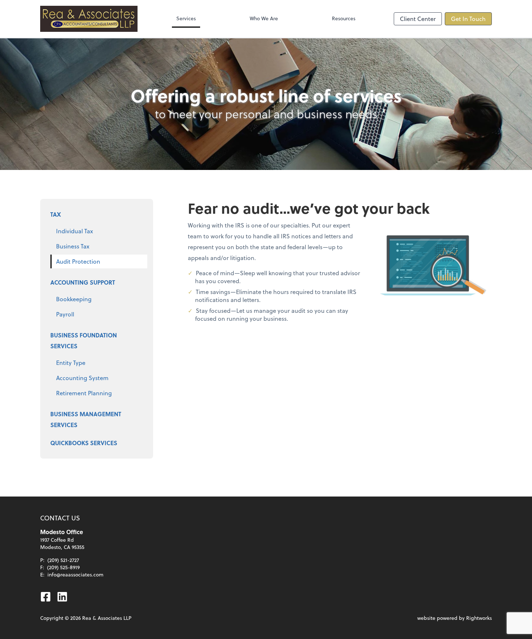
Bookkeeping (74, 299)
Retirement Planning (84, 393)
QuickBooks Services (83, 443)
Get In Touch (468, 18)
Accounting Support (82, 282)
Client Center (418, 18)
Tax (55, 214)
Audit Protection (78, 261)
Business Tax (72, 246)
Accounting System (82, 378)
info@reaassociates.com (75, 574)
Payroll (65, 314)
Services (186, 18)
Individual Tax (74, 231)
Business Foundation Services (83, 340)
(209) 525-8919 (63, 567)
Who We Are (264, 18)
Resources (343, 18)
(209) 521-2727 (63, 560)
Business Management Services (85, 419)
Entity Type (70, 362)
